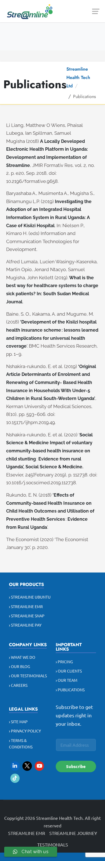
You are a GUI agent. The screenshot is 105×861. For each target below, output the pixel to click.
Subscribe (76, 766)
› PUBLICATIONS (70, 689)
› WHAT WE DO (22, 657)
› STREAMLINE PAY (25, 624)
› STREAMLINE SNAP (27, 615)
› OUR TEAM (66, 680)
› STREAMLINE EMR (26, 606)
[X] (27, 766)
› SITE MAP (18, 721)
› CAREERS (18, 685)
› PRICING (64, 661)
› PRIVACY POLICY (25, 730)
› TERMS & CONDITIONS (20, 743)
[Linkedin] (15, 766)
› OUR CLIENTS (69, 670)
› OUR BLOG (19, 666)
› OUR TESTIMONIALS (28, 675)
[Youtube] (39, 766)
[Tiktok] (15, 778)
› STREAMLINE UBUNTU (30, 596)
